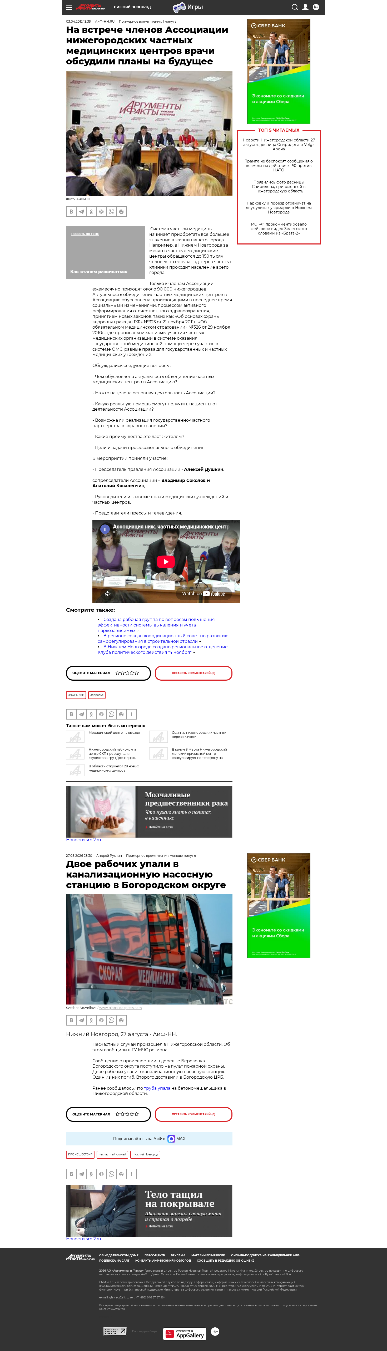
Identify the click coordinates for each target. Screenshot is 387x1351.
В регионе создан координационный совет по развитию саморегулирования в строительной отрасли (163, 638)
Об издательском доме (118, 1255)
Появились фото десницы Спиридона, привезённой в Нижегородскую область (279, 186)
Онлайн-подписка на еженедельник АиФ (265, 1255)
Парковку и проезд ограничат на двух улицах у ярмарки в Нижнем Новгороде (279, 208)
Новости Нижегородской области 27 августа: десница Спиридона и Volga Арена (279, 144)
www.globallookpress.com (120, 1008)
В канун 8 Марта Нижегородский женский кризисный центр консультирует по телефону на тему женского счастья (188, 755)
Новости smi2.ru (83, 839)
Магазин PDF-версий (208, 1255)
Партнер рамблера (144, 1331)
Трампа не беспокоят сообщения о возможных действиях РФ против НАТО (279, 165)
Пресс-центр (155, 1255)
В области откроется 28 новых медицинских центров (114, 768)
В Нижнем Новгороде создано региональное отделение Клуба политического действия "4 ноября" (163, 649)
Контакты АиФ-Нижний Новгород (163, 1260)
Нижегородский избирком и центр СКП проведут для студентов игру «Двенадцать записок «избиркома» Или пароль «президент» (104, 755)
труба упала (157, 1088)
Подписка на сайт (114, 1260)
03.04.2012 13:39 (78, 21)
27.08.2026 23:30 (79, 856)
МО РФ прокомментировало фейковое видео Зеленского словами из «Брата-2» (279, 229)
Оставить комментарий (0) (193, 673)
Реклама (178, 1255)
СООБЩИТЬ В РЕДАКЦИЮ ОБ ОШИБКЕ (225, 1260)
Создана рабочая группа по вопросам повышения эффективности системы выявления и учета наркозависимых (156, 625)
